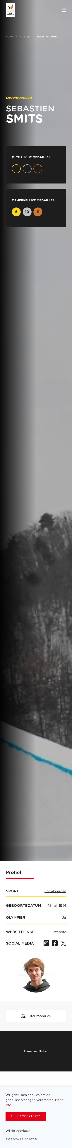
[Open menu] (64, 10)
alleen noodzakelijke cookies (21, 1139)
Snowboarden (55, 891)
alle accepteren (25, 1116)
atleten (25, 37)
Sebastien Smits (47, 37)
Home (9, 37)
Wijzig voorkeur (18, 1130)
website (60, 932)
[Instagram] (46, 943)
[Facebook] (55, 943)
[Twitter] (63, 943)
